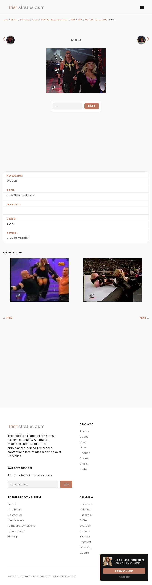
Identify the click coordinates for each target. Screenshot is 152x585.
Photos (14, 20)
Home (5, 20)
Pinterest (85, 541)
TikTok (83, 520)
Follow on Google (124, 571)
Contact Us (15, 514)
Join (66, 484)
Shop (83, 442)
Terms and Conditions (21, 525)
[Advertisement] (76, 140)
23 (16, 180)
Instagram (86, 504)
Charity (84, 463)
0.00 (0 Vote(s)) (18, 237)
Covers (84, 458)
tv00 (10, 180)
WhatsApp (86, 547)
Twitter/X (85, 509)
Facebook (86, 514)
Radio (83, 469)
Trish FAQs (14, 509)
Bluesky (85, 536)
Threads (85, 531)
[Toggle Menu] (142, 7)
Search (12, 504)
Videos (84, 436)
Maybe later (124, 577)
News (83, 447)
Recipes (85, 452)
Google (84, 552)
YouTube (85, 525)
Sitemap (13, 536)
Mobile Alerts (16, 520)
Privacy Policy (16, 531)
